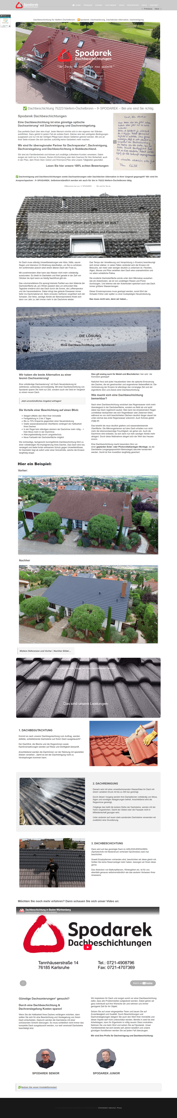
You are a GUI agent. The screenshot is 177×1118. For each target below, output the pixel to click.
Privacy (119, 1108)
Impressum (112, 1108)
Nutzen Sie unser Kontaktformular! (39, 1087)
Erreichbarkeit (103, 1108)
